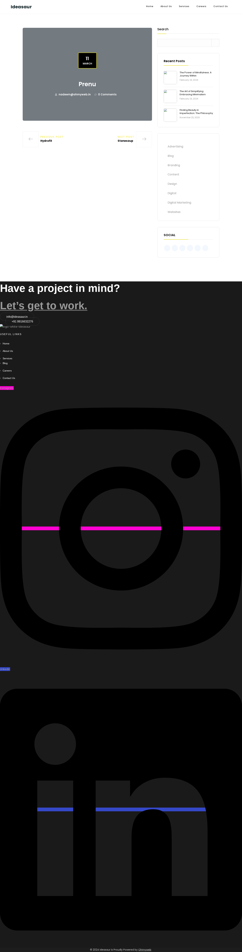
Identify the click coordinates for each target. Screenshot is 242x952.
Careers (201, 6)
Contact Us (220, 6)
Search (162, 29)
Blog (171, 156)
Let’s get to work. (43, 305)
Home (149, 6)
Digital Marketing (179, 203)
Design (172, 184)
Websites (174, 212)
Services (184, 6)
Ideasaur (21, 7)
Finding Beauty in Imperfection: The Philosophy (196, 111)
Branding (174, 165)
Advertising (175, 146)
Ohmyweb (144, 949)
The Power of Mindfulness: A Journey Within (196, 74)
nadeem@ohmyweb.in (75, 94)
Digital (172, 193)
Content (173, 174)
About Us (166, 6)
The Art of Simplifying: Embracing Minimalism (193, 93)
